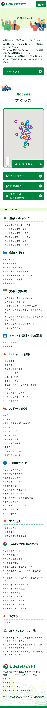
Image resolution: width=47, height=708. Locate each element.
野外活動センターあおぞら (17, 271)
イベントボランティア (15, 600)
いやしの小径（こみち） (16, 392)
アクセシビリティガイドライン (19, 690)
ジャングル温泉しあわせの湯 (18, 224)
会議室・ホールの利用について (19, 275)
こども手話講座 (12, 562)
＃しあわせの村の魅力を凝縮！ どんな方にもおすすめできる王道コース (24, 646)
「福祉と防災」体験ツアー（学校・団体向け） (24, 579)
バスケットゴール (13, 451)
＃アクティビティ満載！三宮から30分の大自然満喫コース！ (24, 653)
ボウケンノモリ (12, 380)
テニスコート (11, 435)
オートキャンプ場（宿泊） (17, 228)
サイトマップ (11, 682)
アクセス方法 (17, 176)
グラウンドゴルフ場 (14, 368)
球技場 (8, 427)
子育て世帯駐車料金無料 (16, 536)
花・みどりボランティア (16, 608)
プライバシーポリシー (15, 686)
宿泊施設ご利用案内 (14, 279)
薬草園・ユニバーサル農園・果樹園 (21, 384)
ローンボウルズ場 (13, 443)
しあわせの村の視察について (18, 489)
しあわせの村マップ (14, 469)
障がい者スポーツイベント (17, 584)
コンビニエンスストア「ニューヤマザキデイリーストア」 (24, 318)
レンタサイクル (12, 400)
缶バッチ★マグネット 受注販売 (19, 497)
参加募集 (9, 346)
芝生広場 (9, 364)
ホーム (8, 678)
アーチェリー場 (12, 439)
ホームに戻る (13, 71)
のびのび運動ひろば (14, 558)
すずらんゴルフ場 (13, 455)
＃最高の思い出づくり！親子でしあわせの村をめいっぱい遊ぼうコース (24, 639)
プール (8, 419)
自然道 (8, 388)
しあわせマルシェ (13, 327)
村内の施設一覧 (12, 554)
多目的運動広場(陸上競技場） (18, 423)
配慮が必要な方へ (13, 477)
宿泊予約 (9, 283)
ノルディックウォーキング (17, 396)
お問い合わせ (11, 513)
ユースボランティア (14, 596)
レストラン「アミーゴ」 (16, 301)
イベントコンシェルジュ (16, 493)
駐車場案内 (16, 186)
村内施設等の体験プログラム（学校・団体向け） (24, 572)
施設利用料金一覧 (13, 485)
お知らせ (9, 622)
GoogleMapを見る (23, 163)
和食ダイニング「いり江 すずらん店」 (22, 305)
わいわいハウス (12, 372)
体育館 (8, 415)
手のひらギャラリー (14, 501)
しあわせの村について (15, 550)
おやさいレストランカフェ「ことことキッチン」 (24, 311)
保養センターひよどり (15, 267)
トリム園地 (10, 360)
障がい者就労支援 (13, 592)
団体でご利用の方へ (14, 473)
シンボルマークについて (16, 505)
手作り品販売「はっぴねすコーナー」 (22, 323)
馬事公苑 (9, 447)
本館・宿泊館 (11, 259)
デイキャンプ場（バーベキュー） (20, 236)
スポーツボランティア (15, 604)
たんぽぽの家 (11, 263)
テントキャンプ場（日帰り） (18, 244)
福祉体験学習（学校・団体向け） (20, 566)
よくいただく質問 (13, 509)
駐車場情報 (10, 532)
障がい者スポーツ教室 (15, 588)
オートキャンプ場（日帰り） (18, 232)
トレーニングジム (13, 431)
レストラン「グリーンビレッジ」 (20, 297)
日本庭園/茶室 (11, 376)
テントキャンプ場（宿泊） (17, 240)
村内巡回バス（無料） (15, 481)
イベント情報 (11, 342)
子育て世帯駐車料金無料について (21, 196)
